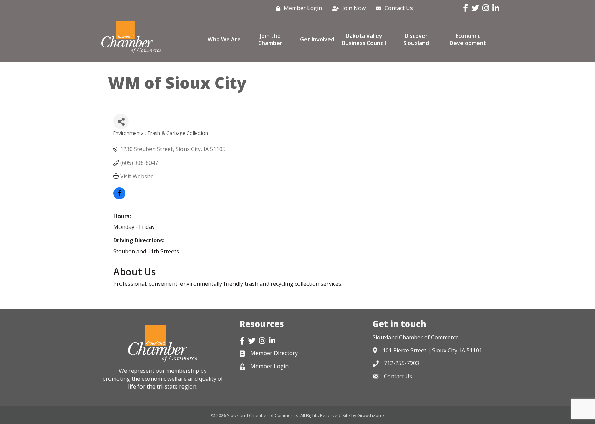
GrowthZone (370, 415)
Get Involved (317, 39)
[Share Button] (121, 121)
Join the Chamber (270, 39)
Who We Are (224, 39)
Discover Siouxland (416, 39)
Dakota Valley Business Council (364, 39)
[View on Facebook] (119, 197)
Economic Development (468, 39)
